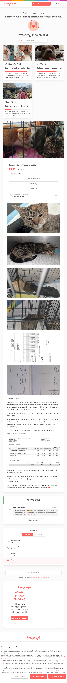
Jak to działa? (19, 624)
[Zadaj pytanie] (56, 195)
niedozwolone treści (37, 577)
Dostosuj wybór (19, 676)
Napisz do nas (46, 577)
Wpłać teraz (14, 562)
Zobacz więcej (31, 514)
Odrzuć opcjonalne (38, 676)
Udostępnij (33, 184)
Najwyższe (39, 534)
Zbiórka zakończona (33, 178)
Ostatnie (27, 534)
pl (57, 4)
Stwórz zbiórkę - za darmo (41, 4)
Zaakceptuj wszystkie (57, 676)
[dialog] (33, 662)
